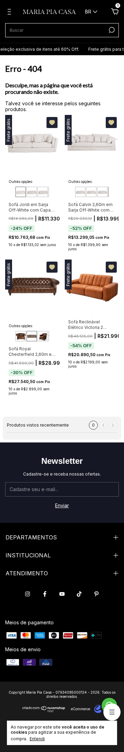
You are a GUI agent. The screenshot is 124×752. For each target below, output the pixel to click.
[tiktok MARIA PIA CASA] (79, 594)
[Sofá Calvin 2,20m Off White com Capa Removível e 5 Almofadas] (91, 192)
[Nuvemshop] (43, 710)
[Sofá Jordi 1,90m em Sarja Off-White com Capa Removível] (21, 192)
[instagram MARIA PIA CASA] (27, 594)
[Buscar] (111, 30)
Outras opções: (21, 181)
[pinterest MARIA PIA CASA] (96, 594)
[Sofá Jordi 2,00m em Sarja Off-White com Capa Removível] (32, 192)
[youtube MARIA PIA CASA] (62, 594)
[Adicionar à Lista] (52, 122)
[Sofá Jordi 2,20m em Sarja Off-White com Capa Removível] (43, 192)
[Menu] (10, 12)
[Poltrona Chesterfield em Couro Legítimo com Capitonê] (43, 336)
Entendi (37, 738)
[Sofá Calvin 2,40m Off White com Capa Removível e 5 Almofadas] (102, 192)
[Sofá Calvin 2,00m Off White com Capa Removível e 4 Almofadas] (80, 192)
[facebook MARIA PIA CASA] (45, 594)
